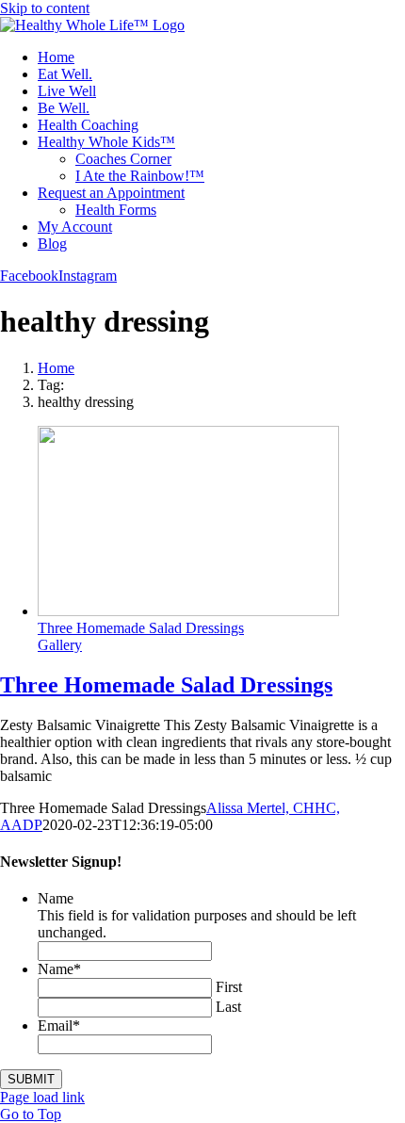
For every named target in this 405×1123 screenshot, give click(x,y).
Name (55, 898)
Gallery (60, 645)
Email (59, 1025)
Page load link (42, 1097)
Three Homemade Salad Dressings (141, 628)
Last (228, 1007)
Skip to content (44, 8)
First (229, 987)
